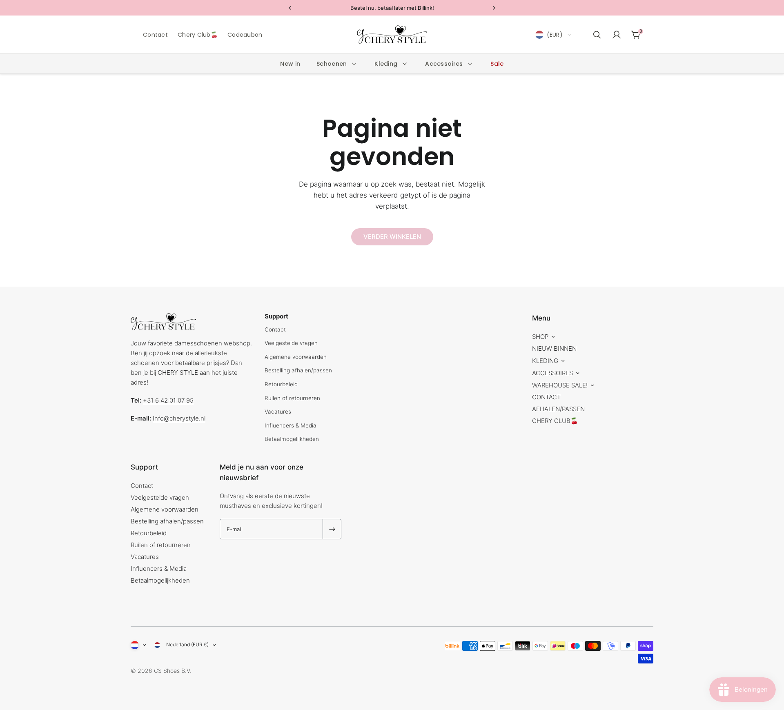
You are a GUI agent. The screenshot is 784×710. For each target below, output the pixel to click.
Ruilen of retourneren (292, 398)
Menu (541, 318)
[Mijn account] (616, 35)
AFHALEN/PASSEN (558, 409)
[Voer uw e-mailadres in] (332, 529)
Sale (496, 64)
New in (290, 64)
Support (144, 467)
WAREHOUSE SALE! (560, 385)
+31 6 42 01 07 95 (168, 400)
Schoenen (331, 64)
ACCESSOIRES (552, 373)
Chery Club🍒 (198, 35)
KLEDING (545, 361)
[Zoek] (597, 35)
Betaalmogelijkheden (292, 439)
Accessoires (444, 64)
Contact (155, 35)
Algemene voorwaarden (296, 357)
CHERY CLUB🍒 (555, 421)
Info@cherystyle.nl (179, 418)
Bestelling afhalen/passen (298, 370)
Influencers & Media (290, 425)
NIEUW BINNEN (554, 348)
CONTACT (546, 397)
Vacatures (278, 411)
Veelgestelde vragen (291, 343)
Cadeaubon (245, 35)
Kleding (385, 64)
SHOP (540, 337)
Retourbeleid (281, 384)
